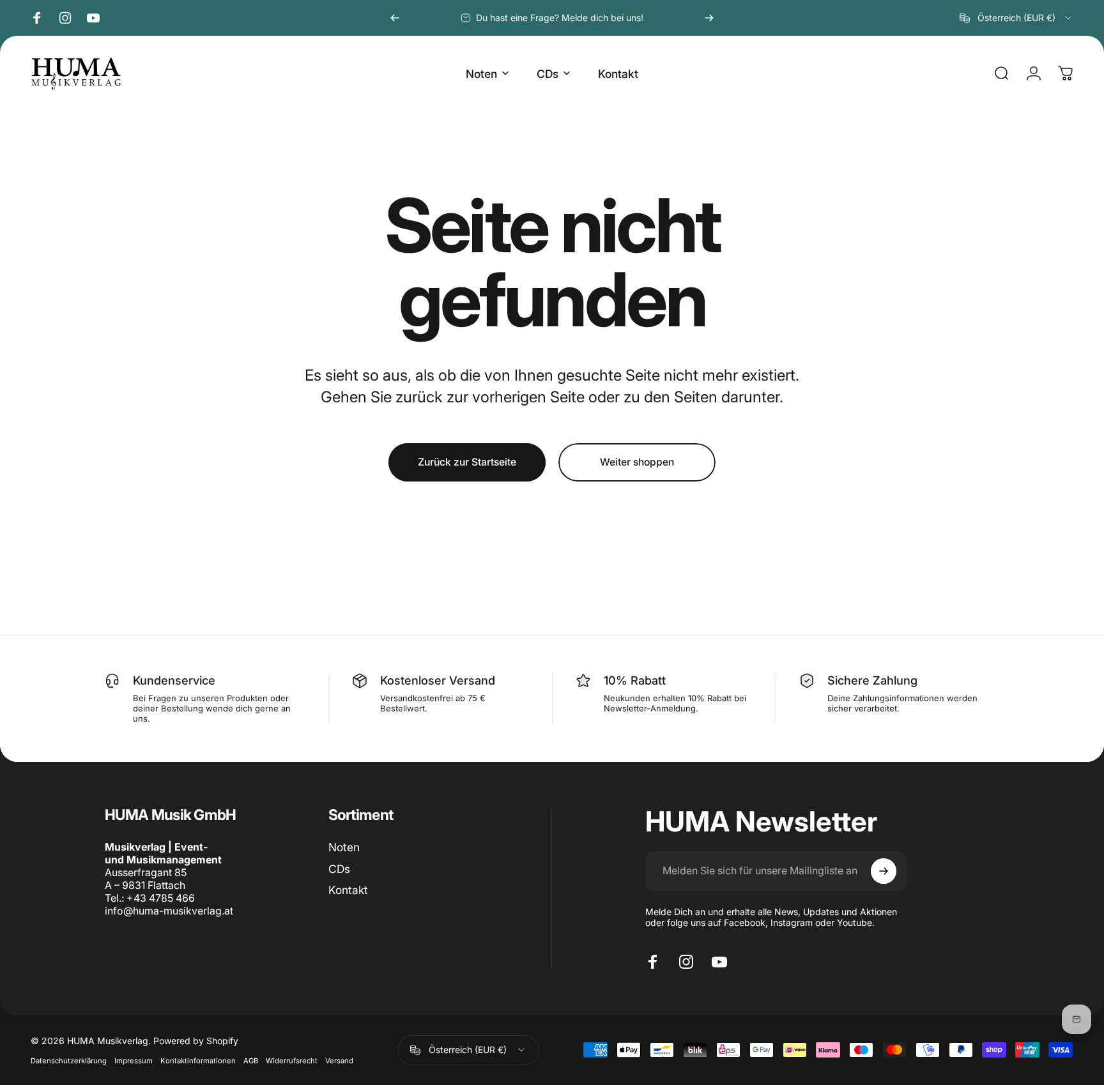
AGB (250, 1060)
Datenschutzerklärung (69, 1060)
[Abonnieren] (883, 871)
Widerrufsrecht (292, 1060)
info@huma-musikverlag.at (169, 910)
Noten (344, 847)
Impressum (133, 1060)
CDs (339, 869)
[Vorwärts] (709, 18)
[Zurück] (395, 18)
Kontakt (348, 890)
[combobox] (1016, 18)
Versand (339, 1060)
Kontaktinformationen (198, 1060)
